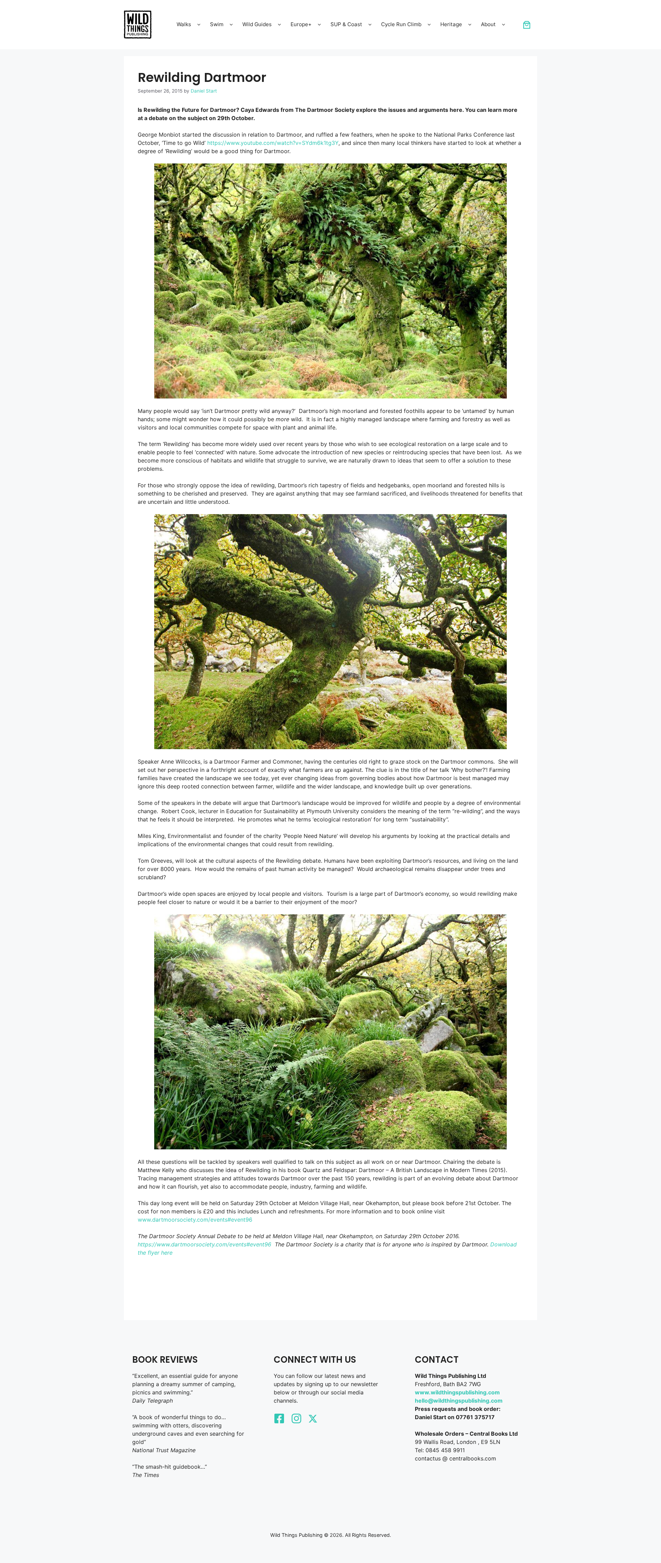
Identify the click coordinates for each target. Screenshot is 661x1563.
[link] (526, 24)
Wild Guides (257, 24)
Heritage (451, 24)
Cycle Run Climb (401, 24)
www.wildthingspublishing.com (457, 1392)
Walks (184, 24)
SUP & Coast (346, 24)
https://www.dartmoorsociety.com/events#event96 (204, 1244)
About (488, 24)
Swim (216, 24)
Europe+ (301, 24)
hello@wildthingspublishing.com (459, 1400)
